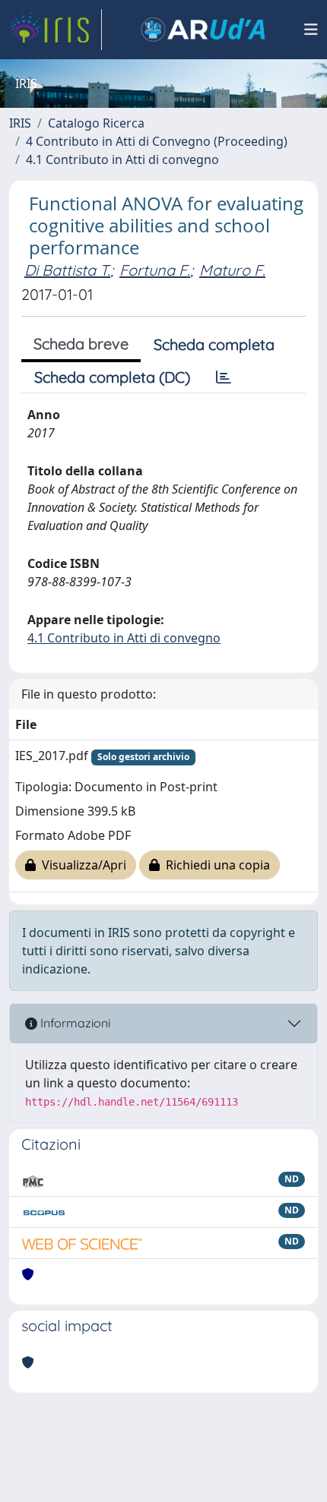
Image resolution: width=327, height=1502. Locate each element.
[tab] (223, 377)
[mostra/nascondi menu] (311, 29)
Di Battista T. (67, 269)
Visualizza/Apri (81, 865)
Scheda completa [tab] (214, 344)
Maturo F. (232, 269)
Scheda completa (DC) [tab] (112, 377)
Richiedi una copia (215, 865)
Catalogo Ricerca (96, 123)
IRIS (20, 123)
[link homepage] (55, 29)
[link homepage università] (203, 29)
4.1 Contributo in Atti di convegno (122, 159)
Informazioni (73, 1022)
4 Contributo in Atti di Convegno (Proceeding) (156, 141)
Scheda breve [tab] (81, 343)
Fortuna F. (154, 269)
